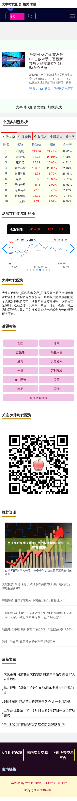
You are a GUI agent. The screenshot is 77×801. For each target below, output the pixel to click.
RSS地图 (48, 783)
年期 (20, 389)
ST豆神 (20, 201)
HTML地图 (61, 783)
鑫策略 (20, 352)
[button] (4, 248)
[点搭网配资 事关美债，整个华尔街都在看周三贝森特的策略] (38, 545)
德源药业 (20, 190)
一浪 (20, 370)
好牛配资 (20, 379)
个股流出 (56, 136)
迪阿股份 (20, 157)
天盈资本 (57, 361)
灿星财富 (57, 352)
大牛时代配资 (11, 752)
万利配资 (57, 370)
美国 (57, 379)
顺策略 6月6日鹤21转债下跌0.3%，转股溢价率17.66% (37, 629)
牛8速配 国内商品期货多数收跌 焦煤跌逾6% (34, 724)
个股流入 (40, 136)
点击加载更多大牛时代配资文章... (38, 106)
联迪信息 (20, 196)
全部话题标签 (38, 398)
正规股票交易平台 (63, 755)
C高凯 (20, 151)
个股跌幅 (24, 136)
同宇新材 (20, 168)
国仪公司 (20, 184)
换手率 (70, 136)
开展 (57, 343)
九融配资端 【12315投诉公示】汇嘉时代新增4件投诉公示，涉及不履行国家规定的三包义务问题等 (36, 615)
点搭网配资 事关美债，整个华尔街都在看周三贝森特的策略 (38, 572)
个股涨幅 (9, 136)
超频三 (20, 179)
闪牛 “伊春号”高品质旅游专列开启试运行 (28, 641)
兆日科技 (20, 173)
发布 (20, 361)
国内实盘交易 (37, 752)
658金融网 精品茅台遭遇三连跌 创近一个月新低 (37, 701)
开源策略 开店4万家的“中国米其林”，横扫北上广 (34, 600)
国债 (57, 389)
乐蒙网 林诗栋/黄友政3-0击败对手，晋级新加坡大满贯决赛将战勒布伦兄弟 (46, 61)
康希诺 (20, 162)
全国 (20, 343)
